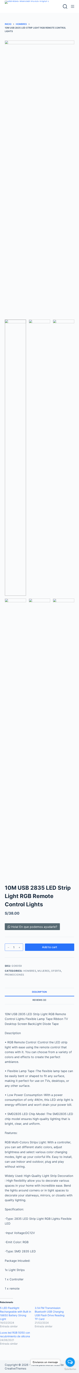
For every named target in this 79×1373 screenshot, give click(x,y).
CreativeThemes (15, 1368)
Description (39, 991)
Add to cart (49, 947)
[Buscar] (65, 6)
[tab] (39, 992)
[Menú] (72, 6)
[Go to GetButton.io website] (70, 1369)
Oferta (56, 970)
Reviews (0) (39, 1000)
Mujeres (43, 970)
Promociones (14, 974)
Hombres (29, 970)
